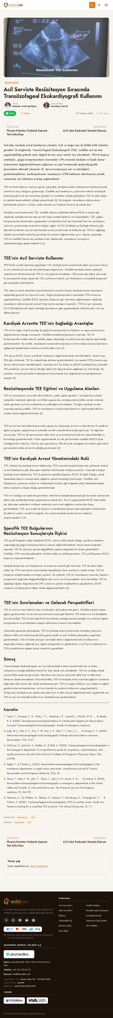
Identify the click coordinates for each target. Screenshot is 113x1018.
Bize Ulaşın (63, 930)
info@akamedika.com (21, 974)
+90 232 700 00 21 (22, 969)
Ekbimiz (62, 915)
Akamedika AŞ (65, 920)
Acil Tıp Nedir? (66, 905)
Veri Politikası (92, 925)
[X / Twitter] (6, 920)
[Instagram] (13, 920)
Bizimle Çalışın (65, 925)
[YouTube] (27, 920)
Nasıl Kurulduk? (66, 910)
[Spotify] (33, 920)
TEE (29, 822)
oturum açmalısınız (39, 866)
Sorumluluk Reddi (94, 915)
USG (33, 817)
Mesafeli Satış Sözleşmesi (97, 910)
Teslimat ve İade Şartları (96, 920)
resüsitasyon (19, 822)
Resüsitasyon (11, 83)
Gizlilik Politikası (93, 905)
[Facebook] (20, 920)
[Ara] (99, 5)
